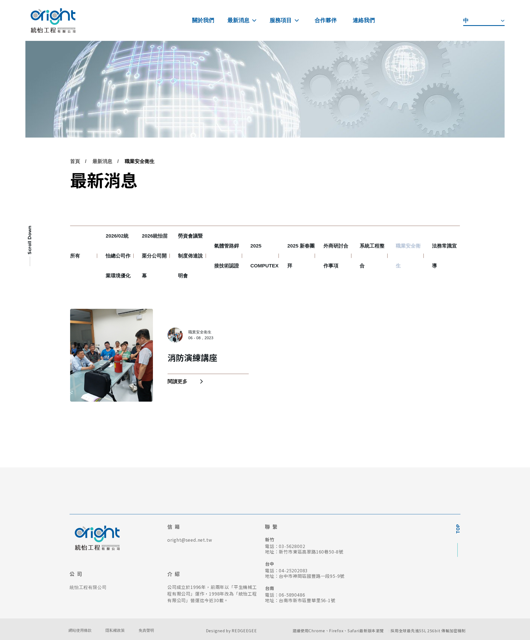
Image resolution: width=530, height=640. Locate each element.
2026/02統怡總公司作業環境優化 (118, 255)
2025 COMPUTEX (264, 255)
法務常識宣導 (444, 255)
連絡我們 (364, 20)
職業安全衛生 (140, 161)
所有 (75, 256)
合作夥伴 (326, 20)
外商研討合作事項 (336, 255)
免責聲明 (146, 631)
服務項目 (281, 20)
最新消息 (238, 20)
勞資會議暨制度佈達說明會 (190, 255)
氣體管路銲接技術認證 (226, 255)
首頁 (75, 161)
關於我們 (203, 20)
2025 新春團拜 (301, 255)
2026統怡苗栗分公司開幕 (155, 255)
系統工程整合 (372, 255)
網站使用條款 (80, 631)
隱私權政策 (115, 631)
